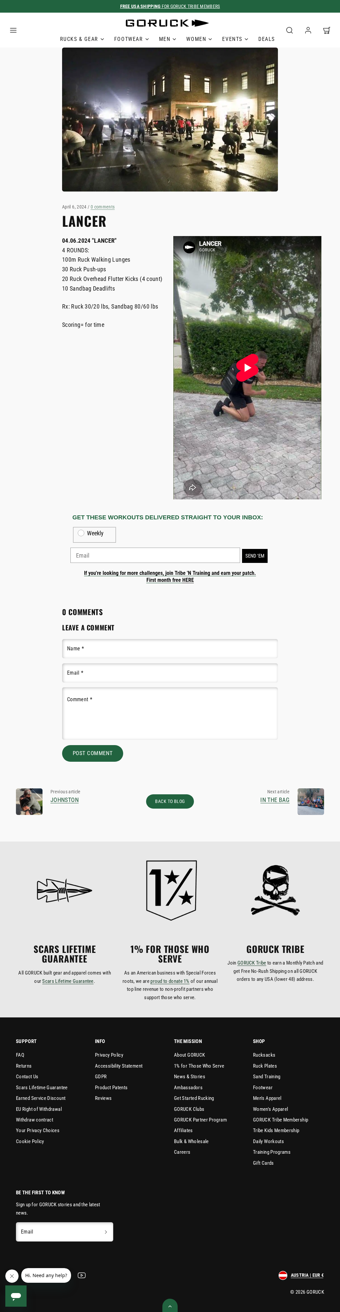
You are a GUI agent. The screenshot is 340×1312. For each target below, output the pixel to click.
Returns (24, 1066)
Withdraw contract (34, 1120)
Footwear (263, 1088)
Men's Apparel (267, 1098)
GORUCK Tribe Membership (280, 1120)
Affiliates (183, 1130)
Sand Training (267, 1077)
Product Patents (111, 1088)
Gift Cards (263, 1163)
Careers (182, 1152)
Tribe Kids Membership (276, 1130)
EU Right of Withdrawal (39, 1109)
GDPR (101, 1077)
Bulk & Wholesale (191, 1141)
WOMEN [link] (196, 39)
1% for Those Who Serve (199, 1066)
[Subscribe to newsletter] (106, 1232)
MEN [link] (165, 39)
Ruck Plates (265, 1066)
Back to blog (170, 801)
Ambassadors (188, 1088)
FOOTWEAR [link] (128, 39)
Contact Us (27, 1077)
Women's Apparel (270, 1109)
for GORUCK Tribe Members (170, 6)
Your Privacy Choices (37, 1130)
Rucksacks (264, 1055)
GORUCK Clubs (189, 1109)
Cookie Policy (30, 1141)
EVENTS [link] (232, 39)
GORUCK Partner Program (200, 1120)
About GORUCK (189, 1055)
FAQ (20, 1055)
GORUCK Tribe (251, 963)
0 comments (103, 206)
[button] (13, 30)
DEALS (266, 39)
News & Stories (189, 1077)
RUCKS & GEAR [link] (79, 39)
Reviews (103, 1098)
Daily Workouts (268, 1141)
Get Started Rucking (194, 1098)
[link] (308, 30)
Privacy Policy (109, 1055)
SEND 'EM (254, 556)
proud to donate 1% (170, 981)
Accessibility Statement (118, 1066)
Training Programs (272, 1152)
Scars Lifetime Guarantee (67, 981)
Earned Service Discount (40, 1098)
